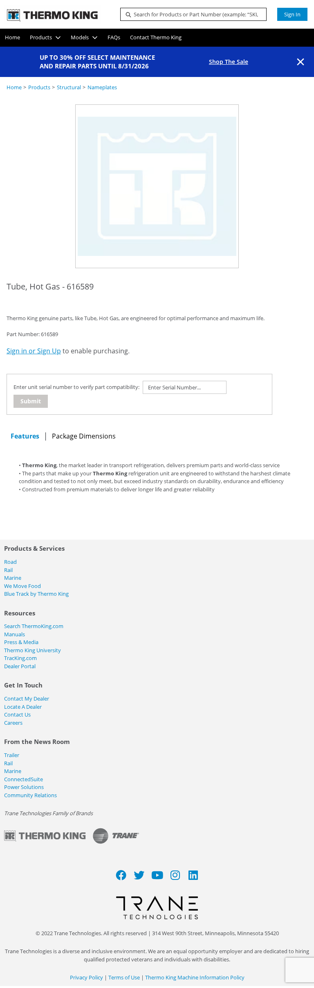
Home (12, 37)
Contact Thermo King (156, 37)
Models (80, 37)
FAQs (114, 37)
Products (41, 37)
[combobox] (190, 14)
